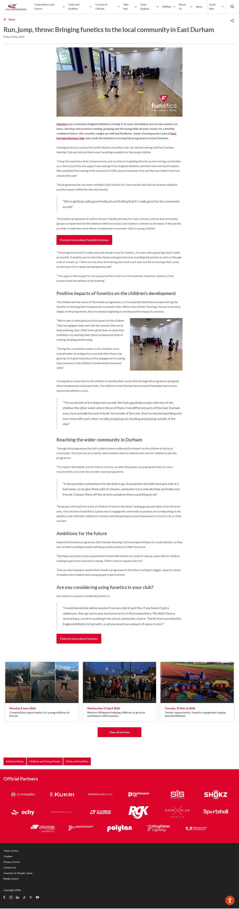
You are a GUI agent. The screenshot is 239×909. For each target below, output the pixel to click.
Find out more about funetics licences (84, 240)
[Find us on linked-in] (17, 898)
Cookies (7, 856)
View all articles (119, 732)
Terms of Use (10, 850)
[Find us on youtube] (37, 898)
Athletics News (15, 761)
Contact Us (9, 867)
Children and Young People (44, 761)
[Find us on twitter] (30, 898)
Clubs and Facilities (77, 761)
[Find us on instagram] (10, 898)
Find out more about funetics (79, 638)
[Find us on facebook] (4, 898)
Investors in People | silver (18, 873)
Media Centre (11, 878)
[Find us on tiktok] (24, 898)
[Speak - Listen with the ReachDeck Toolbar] (230, 900)
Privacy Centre (11, 861)
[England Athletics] (16, 7)
